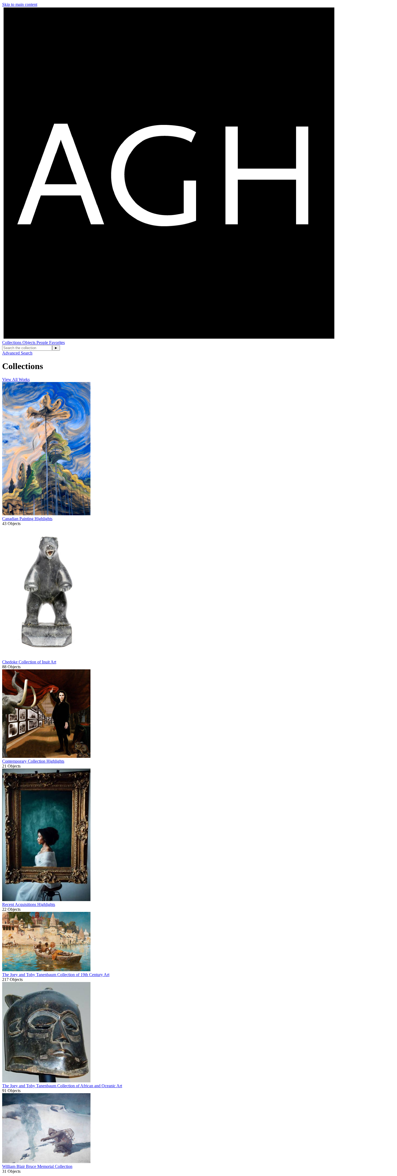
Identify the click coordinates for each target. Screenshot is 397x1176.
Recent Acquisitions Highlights (28, 904)
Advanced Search (17, 353)
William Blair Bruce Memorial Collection (37, 1166)
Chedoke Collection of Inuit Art (29, 662)
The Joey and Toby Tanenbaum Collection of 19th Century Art (55, 974)
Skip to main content (19, 4)
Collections (12, 342)
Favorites (57, 342)
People (42, 342)
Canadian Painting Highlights (27, 518)
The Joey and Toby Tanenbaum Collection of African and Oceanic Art (62, 1085)
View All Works (16, 379)
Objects (29, 342)
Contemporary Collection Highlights (33, 761)
